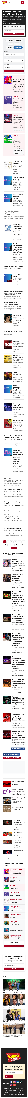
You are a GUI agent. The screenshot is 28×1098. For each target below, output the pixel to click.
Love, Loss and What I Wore (13, 331)
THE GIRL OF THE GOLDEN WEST (18, 421)
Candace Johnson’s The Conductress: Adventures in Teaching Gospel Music (17, 248)
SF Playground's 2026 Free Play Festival (13, 480)
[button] (22, 2)
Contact (17, 1088)
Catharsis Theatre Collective (12, 269)
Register (15, 2)
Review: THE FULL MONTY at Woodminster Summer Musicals (18, 717)
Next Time (7, 478)
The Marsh (18, 306)
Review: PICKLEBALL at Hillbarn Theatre (18, 561)
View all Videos (7, 859)
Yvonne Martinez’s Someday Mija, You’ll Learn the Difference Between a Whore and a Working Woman (18, 456)
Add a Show (14, 946)
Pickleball (16, 138)
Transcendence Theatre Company (18, 233)
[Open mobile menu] (26, 2)
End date (6, 64)
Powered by (7, 23)
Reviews (18, 47)
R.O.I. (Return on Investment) (13, 515)
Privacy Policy (20, 1094)
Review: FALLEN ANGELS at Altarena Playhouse (17, 578)
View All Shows (14, 942)
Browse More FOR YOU (13, 816)
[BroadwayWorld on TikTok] (21, 1082)
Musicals (18, 40)
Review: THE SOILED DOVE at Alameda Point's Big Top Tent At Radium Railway (18, 619)
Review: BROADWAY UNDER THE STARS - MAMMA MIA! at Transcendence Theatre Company (18, 663)
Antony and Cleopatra (11, 211)
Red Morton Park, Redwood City (13, 213)
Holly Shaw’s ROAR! (17, 275)
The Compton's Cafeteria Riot (13, 489)
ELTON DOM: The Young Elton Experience (18, 81)
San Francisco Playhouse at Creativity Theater (13, 517)
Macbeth (16, 341)
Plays (10, 44)
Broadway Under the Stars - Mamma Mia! (18, 226)
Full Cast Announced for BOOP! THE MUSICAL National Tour (13, 1006)
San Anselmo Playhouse (16, 103)
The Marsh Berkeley (17, 184)
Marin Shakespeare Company (18, 121)
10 (17, 545)
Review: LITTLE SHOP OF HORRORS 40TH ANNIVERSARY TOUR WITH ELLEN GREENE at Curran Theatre (18, 597)
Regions (15, 1090)
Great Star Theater (18, 86)
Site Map (21, 1090)
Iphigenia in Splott (17, 316)
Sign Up (14, 34)
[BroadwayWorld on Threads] (11, 1085)
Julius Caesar (17, 118)
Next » (14, 548)
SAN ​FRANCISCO (11, 3)
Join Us (22, 1088)
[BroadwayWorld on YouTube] (14, 1085)
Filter (14, 71)
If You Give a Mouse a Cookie (13, 291)
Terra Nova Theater (17, 426)
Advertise (6, 1088)
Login (19, 2)
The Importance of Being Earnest (12, 503)
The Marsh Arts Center (17, 167)
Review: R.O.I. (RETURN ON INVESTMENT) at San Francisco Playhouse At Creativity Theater (18, 640)
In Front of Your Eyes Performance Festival (11, 303)
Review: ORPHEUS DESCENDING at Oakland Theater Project (18, 683)
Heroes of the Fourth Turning (13, 267)
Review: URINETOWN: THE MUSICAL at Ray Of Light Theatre (18, 700)
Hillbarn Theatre (16, 142)
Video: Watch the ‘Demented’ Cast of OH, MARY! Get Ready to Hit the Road (14, 1021)
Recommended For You (9, 777)
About (11, 1088)
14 (22, 545)
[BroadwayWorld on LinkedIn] (17, 1082)
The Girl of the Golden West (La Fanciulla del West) (13, 437)
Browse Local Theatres (11, 758)
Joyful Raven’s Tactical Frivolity (18, 196)
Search (6, 51)
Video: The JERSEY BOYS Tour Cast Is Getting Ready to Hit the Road (13, 1035)
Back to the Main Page (11, 754)
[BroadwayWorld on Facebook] (11, 1082)
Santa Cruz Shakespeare (16, 345)
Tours (17, 44)
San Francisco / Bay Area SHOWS (13, 864)
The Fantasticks (18, 99)
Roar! (15, 373)
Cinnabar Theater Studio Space (12, 293)
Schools (9, 47)
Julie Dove (18, 333)
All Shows (10, 40)
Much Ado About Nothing (18, 356)
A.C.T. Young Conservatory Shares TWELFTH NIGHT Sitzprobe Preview (18, 843)
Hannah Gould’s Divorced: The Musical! (18, 179)
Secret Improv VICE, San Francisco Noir (18, 405)
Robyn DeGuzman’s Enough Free (17, 387)
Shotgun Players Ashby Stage (17, 321)
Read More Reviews (18, 749)
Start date (7, 58)
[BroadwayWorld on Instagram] (14, 1082)
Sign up (13, 969)
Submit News (8, 1090)
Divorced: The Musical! (17, 162)
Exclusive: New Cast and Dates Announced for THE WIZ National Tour (13, 991)
